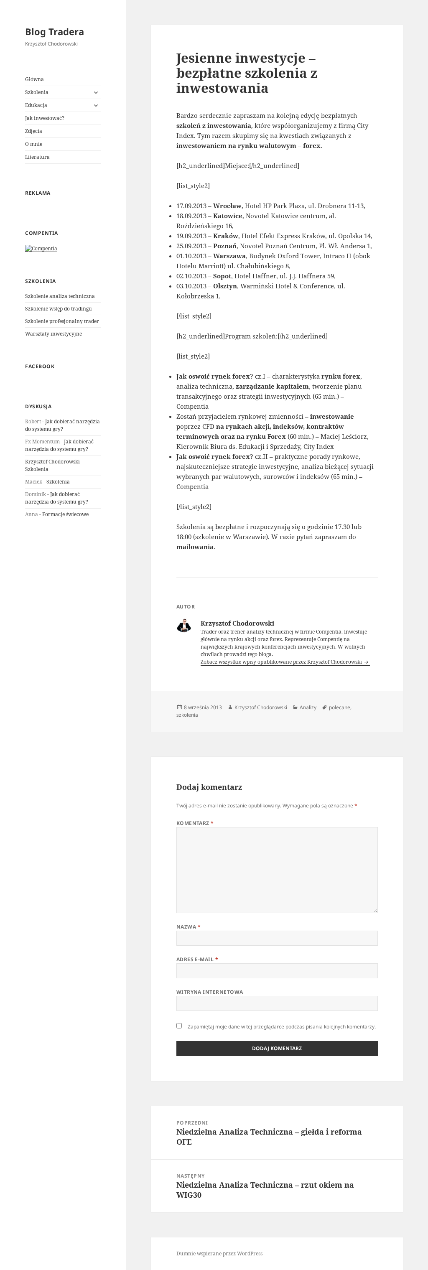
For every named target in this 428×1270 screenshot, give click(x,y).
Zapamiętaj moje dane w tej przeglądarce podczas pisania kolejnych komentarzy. (282, 1026)
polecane (339, 707)
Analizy (308, 707)
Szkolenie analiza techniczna (60, 296)
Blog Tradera (54, 31)
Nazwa (188, 926)
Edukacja (36, 105)
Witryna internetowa (209, 991)
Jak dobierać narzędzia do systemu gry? (62, 425)
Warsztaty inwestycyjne (53, 333)
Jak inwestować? (44, 118)
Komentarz (195, 823)
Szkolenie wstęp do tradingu (58, 308)
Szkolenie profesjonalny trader (62, 321)
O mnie (33, 144)
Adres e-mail (197, 959)
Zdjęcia (33, 131)
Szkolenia (36, 92)
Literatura (37, 156)
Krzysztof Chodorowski (52, 461)
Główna (34, 79)
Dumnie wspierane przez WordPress (219, 1253)
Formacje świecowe (65, 514)
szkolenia (187, 714)
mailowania (195, 546)
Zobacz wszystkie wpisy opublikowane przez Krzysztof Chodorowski (282, 661)
